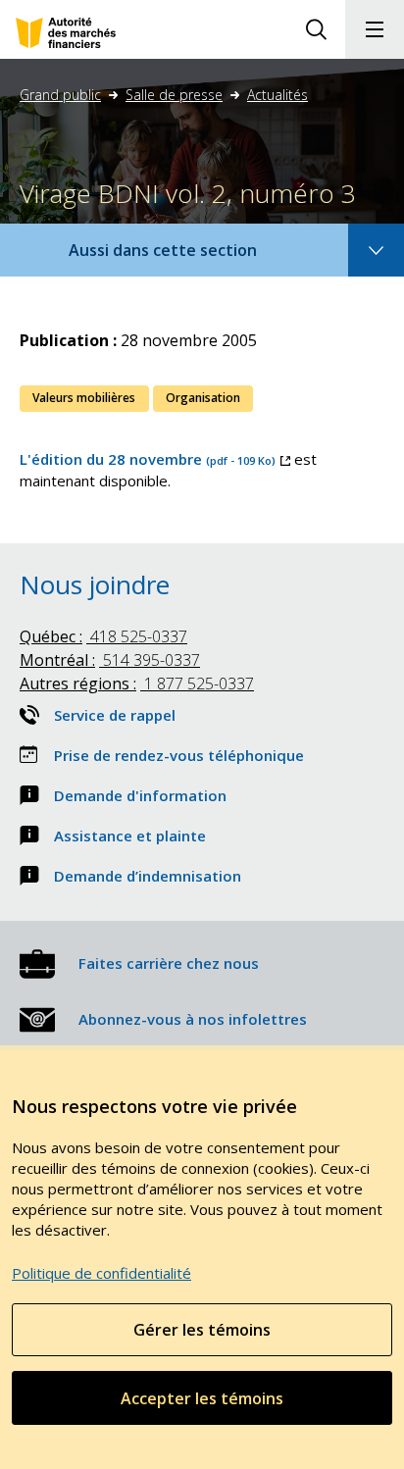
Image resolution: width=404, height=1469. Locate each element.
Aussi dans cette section (189, 257)
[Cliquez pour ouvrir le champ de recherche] (315, 29)
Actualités (277, 94)
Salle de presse (174, 94)
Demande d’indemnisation (147, 876)
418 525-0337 (103, 636)
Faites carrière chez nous (168, 963)
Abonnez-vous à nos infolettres (192, 1019)
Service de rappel (115, 715)
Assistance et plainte (130, 835)
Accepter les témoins (202, 1398)
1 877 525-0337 (137, 683)
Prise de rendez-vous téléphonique (179, 755)
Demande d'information (140, 795)
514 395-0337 (110, 660)
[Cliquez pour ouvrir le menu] (374, 29)
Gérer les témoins (202, 1330)
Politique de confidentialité (101, 1273)
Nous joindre (95, 584)
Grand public (60, 94)
